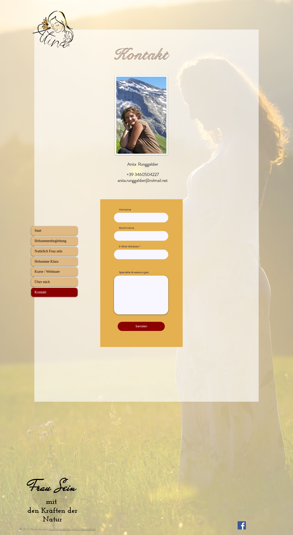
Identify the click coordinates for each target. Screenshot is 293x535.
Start (38, 230)
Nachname (126, 228)
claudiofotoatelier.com (63, 529)
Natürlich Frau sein (48, 251)
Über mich (42, 282)
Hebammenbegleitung (50, 241)
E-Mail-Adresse (128, 246)
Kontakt (40, 292)
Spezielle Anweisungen (134, 272)
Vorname (125, 209)
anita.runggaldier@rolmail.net (143, 180)
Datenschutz (87, 529)
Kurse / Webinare (47, 271)
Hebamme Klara (46, 261)
